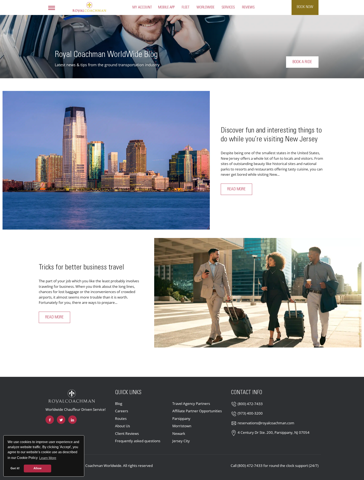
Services (228, 7)
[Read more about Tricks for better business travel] (257, 292)
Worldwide (205, 7)
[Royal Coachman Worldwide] (89, 7)
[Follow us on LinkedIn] (72, 419)
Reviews (248, 7)
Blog (118, 403)
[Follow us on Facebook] (50, 419)
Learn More (48, 458)
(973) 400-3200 (250, 413)
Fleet (185, 7)
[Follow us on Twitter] (61, 419)
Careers (121, 410)
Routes (121, 418)
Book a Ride (302, 62)
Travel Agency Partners (191, 403)
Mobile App (166, 7)
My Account (142, 7)
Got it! (15, 468)
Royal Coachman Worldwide (98, 465)
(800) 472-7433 (250, 403)
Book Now (305, 7)
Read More (239, 189)
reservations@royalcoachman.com (266, 423)
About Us (122, 425)
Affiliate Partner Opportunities (197, 410)
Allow (37, 468)
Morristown (181, 425)
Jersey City (181, 440)
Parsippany (181, 418)
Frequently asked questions (137, 440)
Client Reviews (127, 433)
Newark (178, 433)
